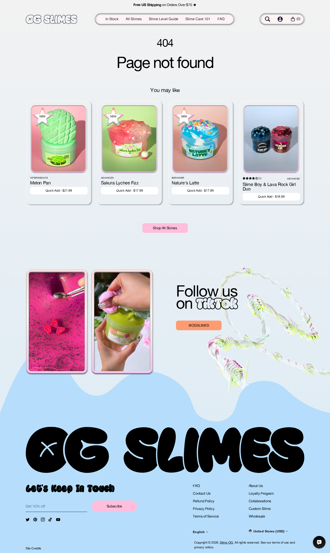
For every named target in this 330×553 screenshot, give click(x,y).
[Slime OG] (51, 19)
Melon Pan (40, 182)
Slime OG (226, 542)
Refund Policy (203, 501)
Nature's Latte (185, 182)
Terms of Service (206, 516)
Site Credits (33, 548)
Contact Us (202, 493)
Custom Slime (260, 509)
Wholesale (257, 516)
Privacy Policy (204, 509)
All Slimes (134, 19)
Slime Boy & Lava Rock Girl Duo (269, 186)
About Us (256, 486)
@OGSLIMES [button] (199, 325)
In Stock (112, 19)
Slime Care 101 (197, 19)
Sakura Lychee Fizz (120, 182)
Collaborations (260, 501)
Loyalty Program (261, 493)
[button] (267, 19)
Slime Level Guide (163, 19)
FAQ (221, 19)
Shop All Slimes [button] (165, 228)
